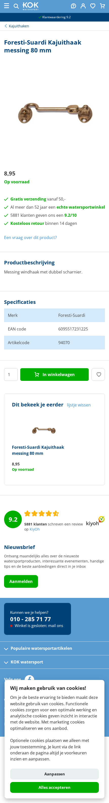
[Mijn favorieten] (92, 6)
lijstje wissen (79, 405)
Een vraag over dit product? (30, 237)
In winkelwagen (58, 374)
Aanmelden (21, 581)
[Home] (31, 8)
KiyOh (35, 529)
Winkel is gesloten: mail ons (38, 625)
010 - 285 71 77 (30, 619)
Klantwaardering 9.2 (56, 17)
